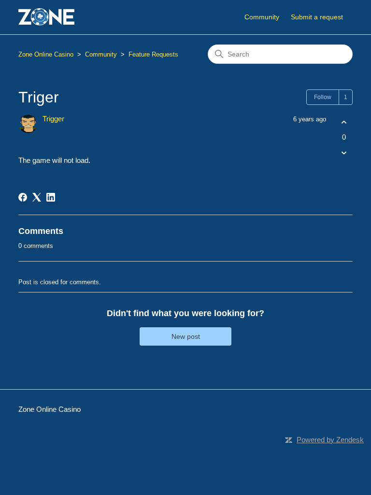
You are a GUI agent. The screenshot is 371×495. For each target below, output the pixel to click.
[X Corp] (36, 197)
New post (185, 336)
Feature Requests (153, 54)
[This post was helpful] (344, 122)
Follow (322, 97)
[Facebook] (22, 197)
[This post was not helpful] (344, 153)
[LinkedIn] (50, 197)
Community (261, 17)
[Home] (46, 17)
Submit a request (317, 17)
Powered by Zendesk (330, 440)
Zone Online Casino (45, 54)
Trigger (53, 119)
